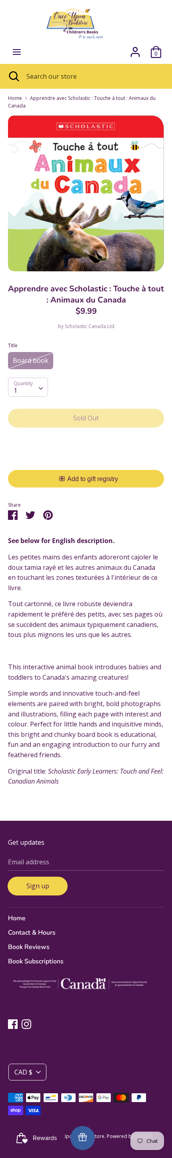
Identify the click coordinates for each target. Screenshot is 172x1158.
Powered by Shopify (129, 1136)
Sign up (37, 885)
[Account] (135, 48)
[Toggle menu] (17, 52)
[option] (86, 193)
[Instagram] (26, 1023)
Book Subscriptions (36, 961)
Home (17, 918)
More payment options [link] (86, 461)
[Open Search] (13, 76)
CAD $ (23, 1072)
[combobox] (28, 387)
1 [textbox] (15, 390)
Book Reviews (29, 947)
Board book (30, 360)
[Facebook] (13, 1023)
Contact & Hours (32, 932)
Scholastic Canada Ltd (89, 326)
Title (13, 345)
